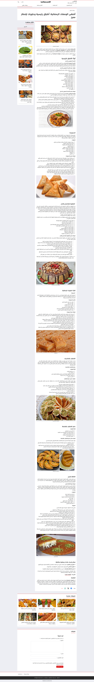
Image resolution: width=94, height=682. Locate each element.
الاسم (62, 653)
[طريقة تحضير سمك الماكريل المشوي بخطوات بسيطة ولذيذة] (28, 619)
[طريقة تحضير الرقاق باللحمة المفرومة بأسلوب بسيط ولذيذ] (66, 619)
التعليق (61, 640)
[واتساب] (65, 588)
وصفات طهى (72, 10)
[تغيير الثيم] (22, 2)
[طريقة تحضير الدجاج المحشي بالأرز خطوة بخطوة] (66, 605)
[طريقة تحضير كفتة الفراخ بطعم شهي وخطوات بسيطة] (47, 619)
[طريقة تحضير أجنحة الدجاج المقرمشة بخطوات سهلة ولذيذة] (25, 82)
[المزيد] (62, 588)
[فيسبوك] (71, 588)
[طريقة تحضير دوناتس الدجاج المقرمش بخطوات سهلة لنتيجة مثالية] (25, 38)
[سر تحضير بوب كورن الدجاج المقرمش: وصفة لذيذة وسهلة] (25, 66)
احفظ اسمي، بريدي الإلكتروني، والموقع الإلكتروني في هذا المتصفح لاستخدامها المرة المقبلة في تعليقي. (48, 663)
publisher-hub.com (52, 678)
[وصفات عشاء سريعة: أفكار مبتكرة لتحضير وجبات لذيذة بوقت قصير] (25, 97)
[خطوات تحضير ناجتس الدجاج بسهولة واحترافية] (28, 605)
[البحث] (18, 2)
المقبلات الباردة (68, 574)
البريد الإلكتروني (60, 657)
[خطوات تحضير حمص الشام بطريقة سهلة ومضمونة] (47, 605)
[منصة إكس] (68, 588)
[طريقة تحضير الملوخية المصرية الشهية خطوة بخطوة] (25, 52)
